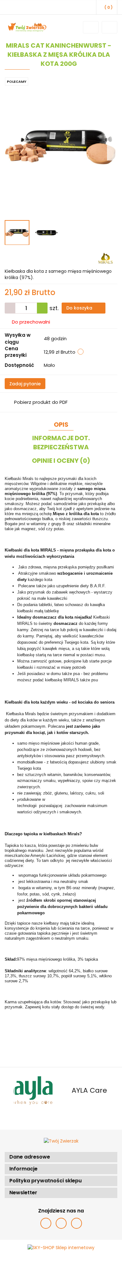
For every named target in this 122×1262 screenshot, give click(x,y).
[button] (61, 1157)
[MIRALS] (106, 258)
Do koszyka (80, 308)
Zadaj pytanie (25, 384)
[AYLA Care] (33, 1090)
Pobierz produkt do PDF (41, 402)
